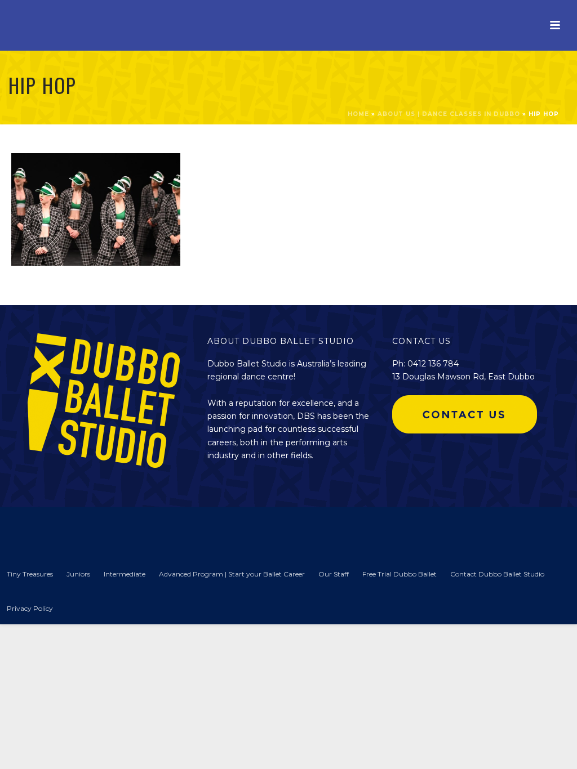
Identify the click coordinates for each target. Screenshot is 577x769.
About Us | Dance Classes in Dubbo (449, 114)
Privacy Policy (30, 608)
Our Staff (333, 574)
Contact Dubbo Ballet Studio (497, 574)
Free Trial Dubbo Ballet (399, 574)
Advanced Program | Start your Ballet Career (232, 574)
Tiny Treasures (30, 574)
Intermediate (124, 574)
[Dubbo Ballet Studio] (28, 531)
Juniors (78, 574)
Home (358, 114)
